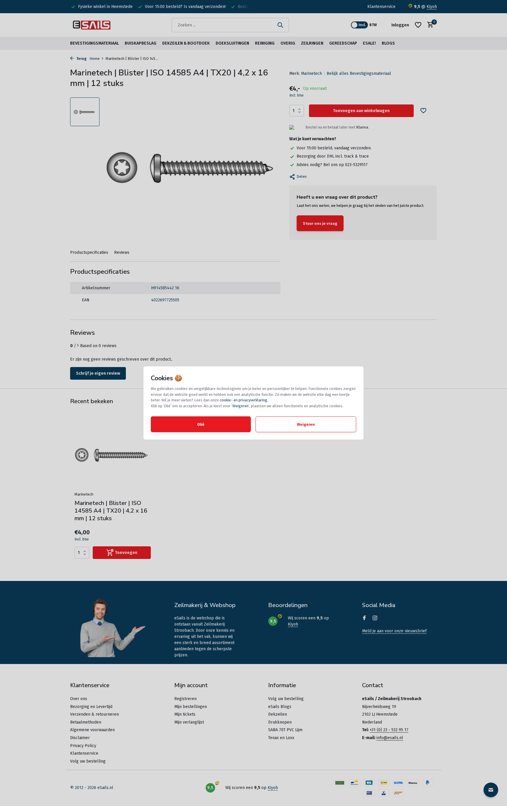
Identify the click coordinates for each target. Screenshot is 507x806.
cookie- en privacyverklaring (243, 400)
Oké (201, 424)
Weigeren (240, 406)
